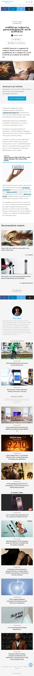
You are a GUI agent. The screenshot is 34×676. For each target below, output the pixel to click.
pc (17, 399)
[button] (27, 2)
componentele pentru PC (10, 112)
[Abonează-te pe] (16, 39)
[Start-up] (32, 1)
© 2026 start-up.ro (17, 673)
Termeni (20, 666)
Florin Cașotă (18, 35)
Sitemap (26, 666)
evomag (13, 399)
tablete (7, 399)
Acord (15, 666)
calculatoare (17, 402)
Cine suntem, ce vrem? (7, 666)
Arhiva (30, 666)
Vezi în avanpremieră (17, 98)
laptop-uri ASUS (12, 192)
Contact (17, 668)
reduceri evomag (24, 399)
